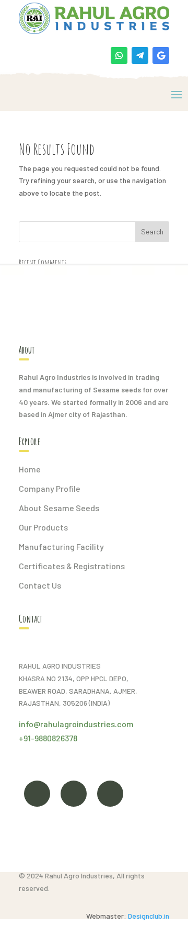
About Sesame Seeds (59, 508)
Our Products (43, 527)
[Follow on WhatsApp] (119, 55)
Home (30, 469)
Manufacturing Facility (61, 546)
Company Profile (49, 488)
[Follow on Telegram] (140, 55)
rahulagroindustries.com (87, 724)
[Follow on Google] (160, 55)
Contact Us (40, 585)
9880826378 (55, 738)
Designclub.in (148, 915)
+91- (26, 738)
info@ (29, 724)
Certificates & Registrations (72, 566)
